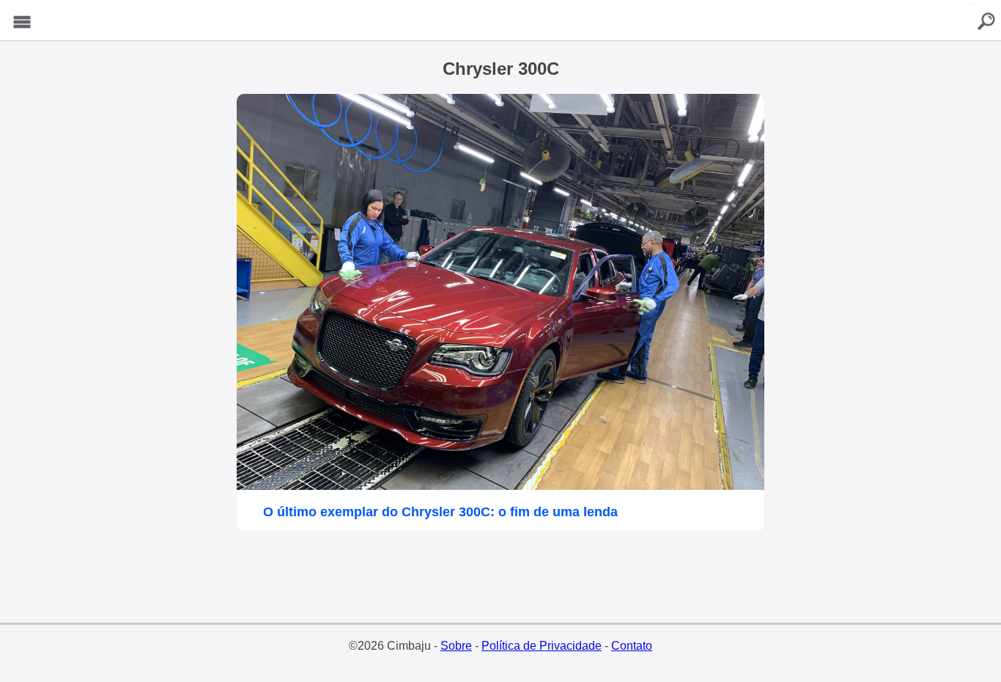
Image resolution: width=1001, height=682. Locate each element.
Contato (631, 645)
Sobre (456, 645)
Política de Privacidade (541, 645)
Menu (22, 22)
